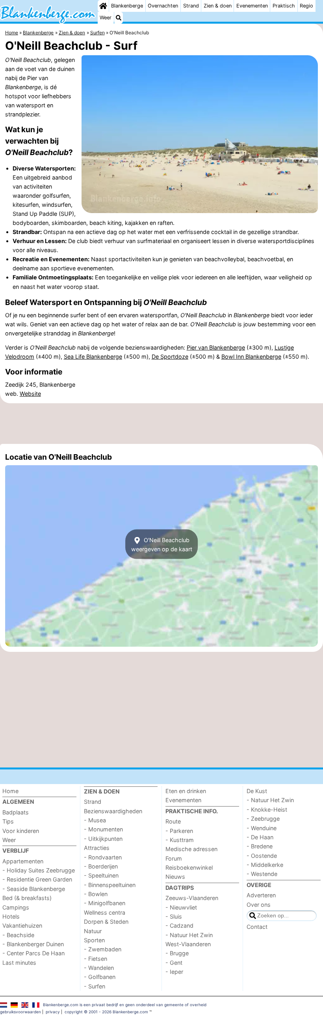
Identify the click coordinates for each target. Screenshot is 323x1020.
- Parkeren (179, 830)
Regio (306, 6)
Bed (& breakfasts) (27, 898)
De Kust (257, 791)
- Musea (95, 820)
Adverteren (261, 895)
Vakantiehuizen (22, 925)
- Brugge (177, 953)
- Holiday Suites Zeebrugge (38, 870)
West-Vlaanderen (188, 944)
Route (173, 821)
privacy (53, 1011)
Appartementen (22, 861)
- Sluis (173, 916)
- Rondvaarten (103, 857)
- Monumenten (103, 829)
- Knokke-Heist (267, 809)
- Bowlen (96, 894)
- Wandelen (99, 967)
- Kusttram (179, 840)
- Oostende (262, 855)
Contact (257, 926)
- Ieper (174, 971)
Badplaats (15, 812)
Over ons (259, 904)
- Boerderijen (101, 866)
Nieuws (175, 876)
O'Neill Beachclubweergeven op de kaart (161, 544)
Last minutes (19, 962)
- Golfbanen (99, 976)
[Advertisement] (161, 423)
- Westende (262, 873)
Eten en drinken (185, 791)
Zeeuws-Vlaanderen (191, 898)
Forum (173, 858)
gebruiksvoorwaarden (20, 1011)
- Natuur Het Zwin (189, 935)
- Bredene (260, 846)
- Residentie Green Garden (37, 879)
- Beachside (18, 935)
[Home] (103, 6)
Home (10, 791)
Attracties (97, 847)
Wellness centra (104, 912)
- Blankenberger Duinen (33, 944)
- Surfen (94, 986)
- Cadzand (179, 925)
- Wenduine (262, 828)
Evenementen (252, 6)
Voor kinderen (20, 830)
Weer (105, 18)
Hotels (11, 916)
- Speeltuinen (101, 875)
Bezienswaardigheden (113, 811)
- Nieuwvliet (181, 907)
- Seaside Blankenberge (33, 888)
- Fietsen (95, 958)
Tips (8, 821)
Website (30, 393)
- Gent (173, 962)
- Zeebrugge (263, 818)
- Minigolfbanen (104, 903)
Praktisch (284, 6)
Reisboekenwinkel (189, 867)
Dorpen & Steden (106, 921)
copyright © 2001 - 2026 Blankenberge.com (106, 1011)
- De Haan (260, 837)
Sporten (94, 940)
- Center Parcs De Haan (33, 953)
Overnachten (163, 6)
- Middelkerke (265, 864)
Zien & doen (218, 6)
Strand (191, 6)
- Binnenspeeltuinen (110, 885)
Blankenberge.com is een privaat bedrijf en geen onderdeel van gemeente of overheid (124, 1004)
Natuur (93, 931)
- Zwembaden (102, 949)
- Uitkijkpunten (103, 838)
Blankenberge (127, 6)
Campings (15, 907)
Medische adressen (191, 849)
